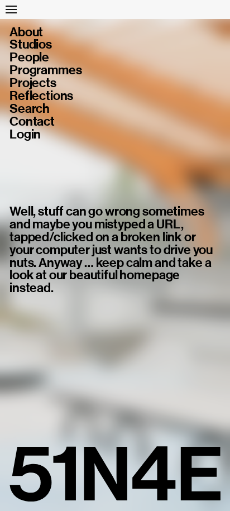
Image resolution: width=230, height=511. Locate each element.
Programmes (45, 70)
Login (25, 134)
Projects (32, 83)
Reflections (41, 96)
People (29, 57)
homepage (149, 275)
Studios (30, 45)
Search (29, 109)
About (26, 32)
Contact (32, 122)
